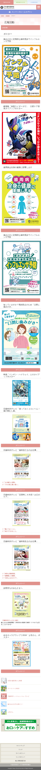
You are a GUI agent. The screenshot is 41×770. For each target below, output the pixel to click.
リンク (20, 749)
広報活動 (8, 15)
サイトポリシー (20, 753)
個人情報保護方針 (20, 761)
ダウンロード (20, 101)
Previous (3, 725)
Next (38, 725)
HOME (2, 15)
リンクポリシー (20, 757)
